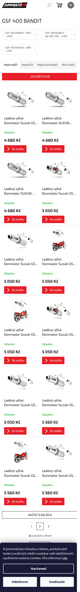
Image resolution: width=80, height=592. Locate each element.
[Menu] (71, 5)
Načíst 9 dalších (40, 515)
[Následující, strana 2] (40, 526)
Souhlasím (57, 582)
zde (64, 558)
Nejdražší (27, 65)
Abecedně (68, 65)
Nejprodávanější (47, 65)
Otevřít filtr (40, 76)
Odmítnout (20, 582)
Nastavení (38, 568)
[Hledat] (49, 5)
